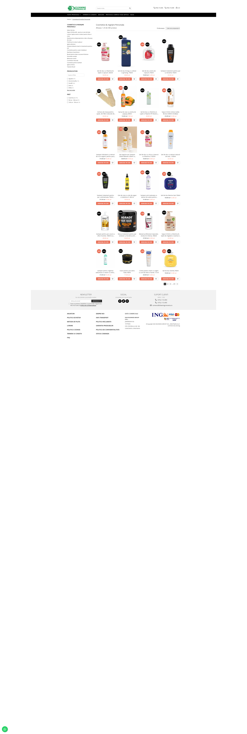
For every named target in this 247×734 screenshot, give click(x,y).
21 (174, 284)
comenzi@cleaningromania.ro (162, 305)
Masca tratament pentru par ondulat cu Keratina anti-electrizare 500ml (127, 235)
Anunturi (71, 314)
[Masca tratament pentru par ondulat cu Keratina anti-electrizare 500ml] (127, 221)
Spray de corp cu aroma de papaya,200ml (127, 113)
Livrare (70, 326)
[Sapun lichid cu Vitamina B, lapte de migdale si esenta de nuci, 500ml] (170, 221)
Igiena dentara (71, 44)
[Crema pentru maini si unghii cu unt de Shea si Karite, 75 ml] (149, 258)
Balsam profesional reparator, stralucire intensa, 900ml (149, 235)
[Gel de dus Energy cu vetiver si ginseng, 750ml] (127, 52)
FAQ (68, 338)
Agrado (71, 79)
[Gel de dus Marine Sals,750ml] (170, 181)
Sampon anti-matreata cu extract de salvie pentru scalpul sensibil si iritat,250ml (149, 196)
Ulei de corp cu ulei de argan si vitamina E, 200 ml (127, 196)
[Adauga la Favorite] (112, 79)
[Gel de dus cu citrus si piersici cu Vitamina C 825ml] (149, 139)
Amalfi (70, 83)
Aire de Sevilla (73, 81)
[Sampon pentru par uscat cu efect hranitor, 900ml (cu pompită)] (105, 221)
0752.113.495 (162, 303)
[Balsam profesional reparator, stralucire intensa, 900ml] (149, 221)
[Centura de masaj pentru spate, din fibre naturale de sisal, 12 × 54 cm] (105, 98)
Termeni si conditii (89, 15)
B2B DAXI (101, 15)
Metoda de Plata (73, 322)
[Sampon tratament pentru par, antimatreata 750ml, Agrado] (105, 181)
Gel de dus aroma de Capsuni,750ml (149, 72)
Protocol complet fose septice (117, 15)
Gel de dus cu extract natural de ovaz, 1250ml (170, 155)
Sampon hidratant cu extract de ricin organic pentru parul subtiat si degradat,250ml (105, 155)
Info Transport (102, 318)
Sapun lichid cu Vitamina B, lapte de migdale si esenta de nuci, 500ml (170, 235)
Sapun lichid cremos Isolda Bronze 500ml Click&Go (170, 113)
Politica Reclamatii (103, 322)
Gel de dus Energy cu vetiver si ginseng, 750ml (127, 72)
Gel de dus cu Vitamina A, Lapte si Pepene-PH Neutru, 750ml (149, 113)
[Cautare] (130, 8)
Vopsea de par (71, 67)
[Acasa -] (76, 8)
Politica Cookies (73, 330)
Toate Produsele (73, 15)
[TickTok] (123, 301)
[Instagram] (127, 301)
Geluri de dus (71, 30)
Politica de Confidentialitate (88, 305)
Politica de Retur (74, 318)
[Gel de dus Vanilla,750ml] (170, 258)
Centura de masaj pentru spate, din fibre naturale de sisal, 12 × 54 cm (105, 113)
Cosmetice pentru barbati (74, 62)
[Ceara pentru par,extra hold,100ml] (127, 258)
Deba (70, 88)
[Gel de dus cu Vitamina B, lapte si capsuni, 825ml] (105, 52)
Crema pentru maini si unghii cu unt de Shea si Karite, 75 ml (149, 271)
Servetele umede (72, 56)
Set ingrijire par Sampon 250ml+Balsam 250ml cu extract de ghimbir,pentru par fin (127, 155)
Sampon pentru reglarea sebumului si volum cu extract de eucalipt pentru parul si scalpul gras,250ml (105, 271)
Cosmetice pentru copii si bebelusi (77, 50)
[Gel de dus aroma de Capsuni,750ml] (149, 52)
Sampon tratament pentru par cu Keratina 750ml (170, 72)
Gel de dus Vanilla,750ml (171, 271)
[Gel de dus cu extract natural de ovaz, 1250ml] (170, 139)
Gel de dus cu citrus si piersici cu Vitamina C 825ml (149, 155)
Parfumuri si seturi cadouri (74, 42)
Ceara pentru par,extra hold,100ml (127, 271)
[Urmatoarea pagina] (177, 284)
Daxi (70, 85)
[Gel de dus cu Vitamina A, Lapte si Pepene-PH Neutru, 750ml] (149, 98)
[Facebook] (120, 301)
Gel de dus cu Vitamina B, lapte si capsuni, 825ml (105, 72)
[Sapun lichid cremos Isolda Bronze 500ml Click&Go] (170, 98)
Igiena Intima (71, 65)
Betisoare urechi (71, 58)
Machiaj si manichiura (73, 52)
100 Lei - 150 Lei (73, 102)
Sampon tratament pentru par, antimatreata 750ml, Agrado (105, 196)
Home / (69, 19)
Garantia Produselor (104, 326)
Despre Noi (100, 314)
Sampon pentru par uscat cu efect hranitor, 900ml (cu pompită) (105, 235)
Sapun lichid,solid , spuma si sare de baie (78, 32)
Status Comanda (102, 334)
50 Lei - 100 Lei (73, 100)
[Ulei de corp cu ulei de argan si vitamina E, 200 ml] (127, 181)
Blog (132, 15)
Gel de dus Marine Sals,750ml (170, 195)
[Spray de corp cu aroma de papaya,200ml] (127, 97)
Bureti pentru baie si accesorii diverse (77, 54)
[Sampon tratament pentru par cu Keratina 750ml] (170, 52)
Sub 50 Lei (72, 98)
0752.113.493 (162, 300)
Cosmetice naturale (72, 60)
